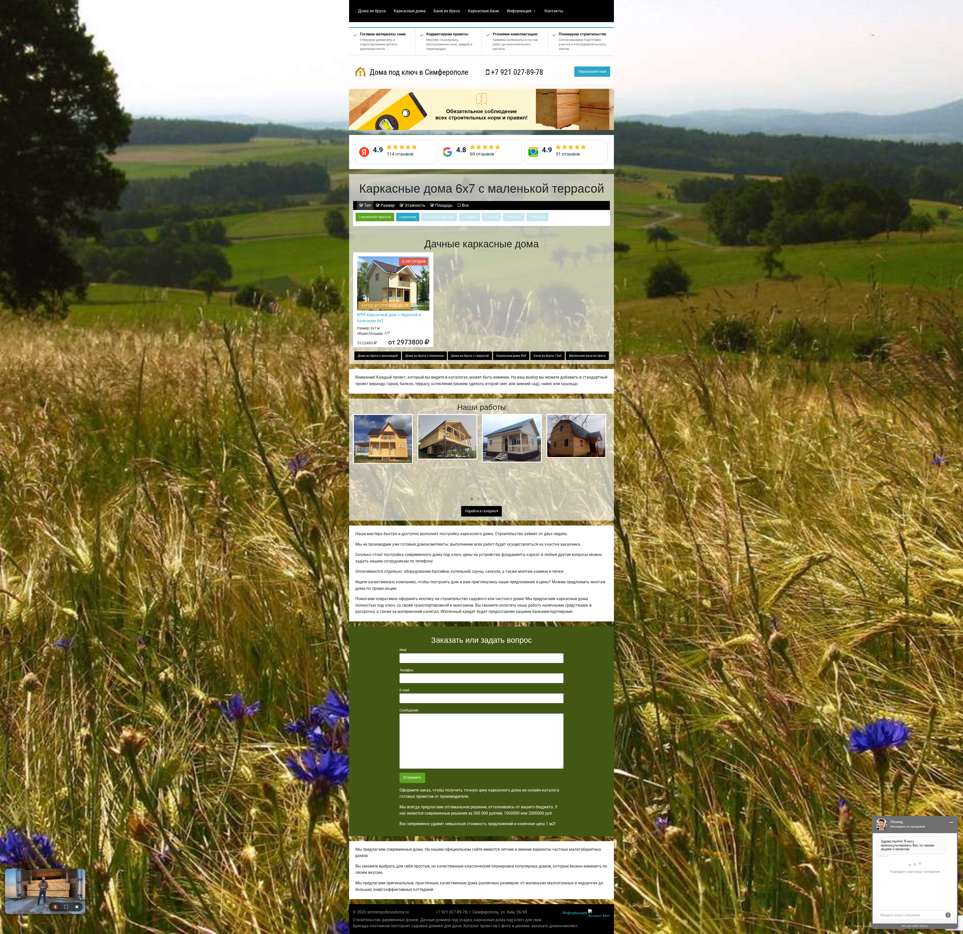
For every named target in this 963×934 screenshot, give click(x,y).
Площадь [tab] (443, 205)
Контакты (553, 11)
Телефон (406, 670)
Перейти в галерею (481, 511)
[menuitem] (372, 11)
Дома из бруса (372, 11)
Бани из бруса (447, 11)
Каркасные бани (483, 11)
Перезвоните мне (592, 71)
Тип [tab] (367, 205)
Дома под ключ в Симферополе (418, 72)
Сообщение (408, 710)
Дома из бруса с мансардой (378, 355)
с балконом (407, 217)
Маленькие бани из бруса (587, 355)
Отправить (412, 777)
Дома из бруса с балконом (424, 355)
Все (464, 205)
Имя (403, 650)
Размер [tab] (387, 205)
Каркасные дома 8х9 (511, 355)
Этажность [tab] (414, 205)
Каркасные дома (410, 11)
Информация (519, 11)
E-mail (404, 690)
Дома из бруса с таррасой (470, 355)
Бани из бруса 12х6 (547, 355)
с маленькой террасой (375, 217)
